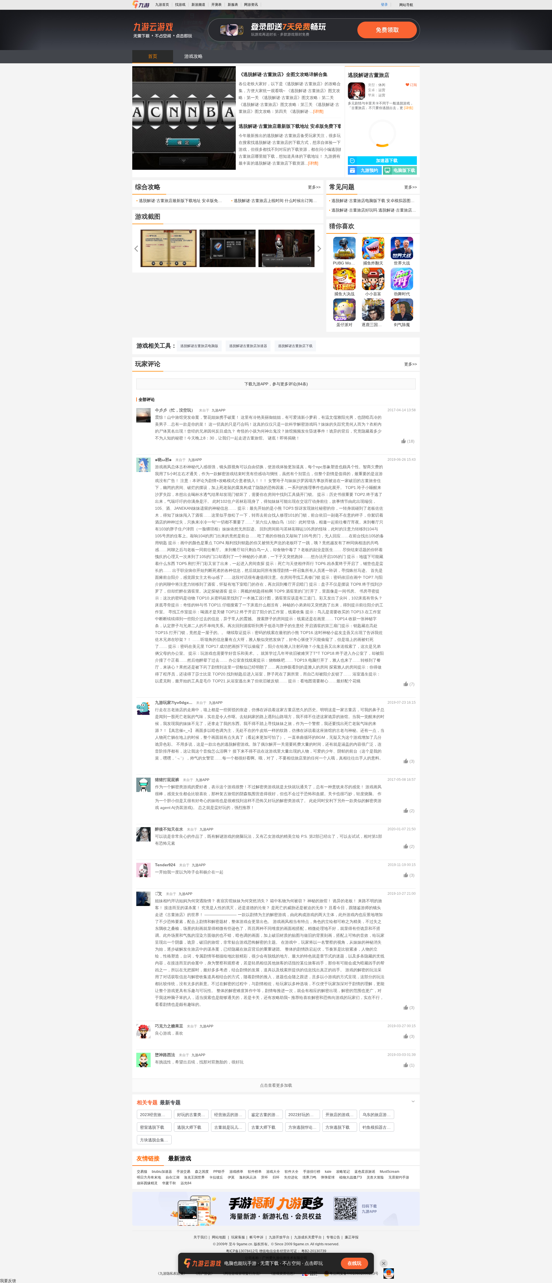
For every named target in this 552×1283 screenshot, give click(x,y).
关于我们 (200, 1237)
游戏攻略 (193, 56)
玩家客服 (238, 1237)
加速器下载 (387, 160)
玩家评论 (147, 364)
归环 (276, 1177)
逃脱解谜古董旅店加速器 (248, 346)
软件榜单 (255, 1171)
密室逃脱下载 (152, 1127)
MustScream (389, 1171)
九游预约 (369, 170)
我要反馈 (8, 1280)
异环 (264, 1177)
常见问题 (341, 187)
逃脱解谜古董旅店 (368, 75)
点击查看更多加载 (276, 1085)
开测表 (216, 5)
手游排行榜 (311, 1171)
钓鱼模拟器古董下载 (377, 1128)
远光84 (186, 1183)
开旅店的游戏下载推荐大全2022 (339, 1115)
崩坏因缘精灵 (147, 1183)
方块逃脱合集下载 (154, 1141)
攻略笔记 (343, 1171)
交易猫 (142, 1171)
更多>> (314, 187)
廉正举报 (352, 1237)
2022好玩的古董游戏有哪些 (301, 1115)
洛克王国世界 (194, 1177)
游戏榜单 (236, 1171)
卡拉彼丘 (216, 1177)
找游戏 (180, 5)
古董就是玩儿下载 (228, 1128)
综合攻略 (147, 187)
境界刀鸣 (309, 1177)
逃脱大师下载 (189, 1127)
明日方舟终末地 (149, 1177)
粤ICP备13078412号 (242, 1251)
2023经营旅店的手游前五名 (152, 1115)
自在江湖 (172, 1177)
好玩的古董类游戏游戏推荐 (191, 1115)
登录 (384, 5)
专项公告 (333, 1237)
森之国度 (202, 1171)
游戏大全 (273, 1171)
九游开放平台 (279, 1237)
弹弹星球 (328, 1177)
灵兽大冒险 (375, 1177)
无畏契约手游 (398, 1177)
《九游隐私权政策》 (171, 1273)
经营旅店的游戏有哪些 (228, 1115)
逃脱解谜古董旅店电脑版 (199, 346)
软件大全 (291, 1171)
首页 (152, 56)
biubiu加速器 (162, 1171)
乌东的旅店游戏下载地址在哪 (377, 1115)
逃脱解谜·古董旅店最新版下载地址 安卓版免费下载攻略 (295, 126)
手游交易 (183, 1171)
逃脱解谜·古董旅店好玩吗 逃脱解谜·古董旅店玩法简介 (374, 210)
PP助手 (219, 1171)
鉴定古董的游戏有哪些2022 (265, 1115)
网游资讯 (251, 5)
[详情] (318, 111)
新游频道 (198, 5)
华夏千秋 (169, 1183)
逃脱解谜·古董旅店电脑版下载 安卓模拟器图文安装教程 (374, 200)
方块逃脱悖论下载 (302, 1128)
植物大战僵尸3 (350, 1177)
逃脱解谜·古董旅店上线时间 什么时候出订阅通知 (276, 200)
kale (328, 1171)
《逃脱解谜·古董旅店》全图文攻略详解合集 (283, 74)
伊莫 (231, 1177)
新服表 (233, 5)
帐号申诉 (257, 1237)
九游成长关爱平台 (308, 1237)
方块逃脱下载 (337, 1127)
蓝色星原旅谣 (364, 1171)
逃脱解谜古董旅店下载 (295, 346)
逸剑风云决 (247, 1177)
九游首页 (162, 5)
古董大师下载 (263, 1127)
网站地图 (219, 1237)
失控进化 (291, 1177)
